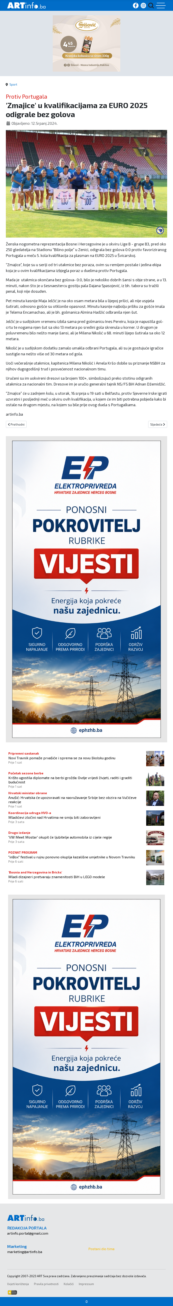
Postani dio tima (101, 1249)
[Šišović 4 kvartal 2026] (86, 43)
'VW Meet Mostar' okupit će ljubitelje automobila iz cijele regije (60, 837)
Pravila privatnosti (46, 1284)
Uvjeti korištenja (18, 1284)
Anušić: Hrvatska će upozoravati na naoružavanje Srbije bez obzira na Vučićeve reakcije (72, 799)
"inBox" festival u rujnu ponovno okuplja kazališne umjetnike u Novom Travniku (71, 857)
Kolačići (69, 1284)
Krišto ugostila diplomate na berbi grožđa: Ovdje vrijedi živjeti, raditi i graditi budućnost (70, 779)
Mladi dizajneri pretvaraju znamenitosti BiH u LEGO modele (56, 877)
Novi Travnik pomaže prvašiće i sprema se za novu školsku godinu (61, 758)
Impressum (86, 1284)
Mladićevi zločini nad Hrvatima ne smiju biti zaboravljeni (54, 817)
